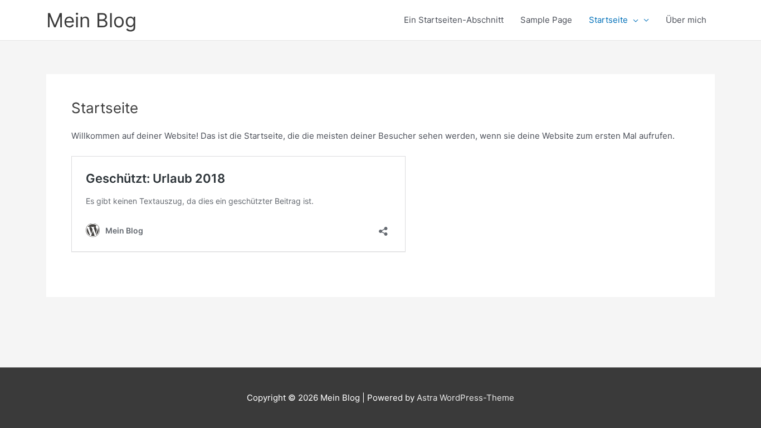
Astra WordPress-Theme (465, 397)
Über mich (686, 19)
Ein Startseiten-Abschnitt (454, 19)
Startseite (608, 19)
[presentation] (633, 20)
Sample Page (546, 19)
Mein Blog (91, 20)
